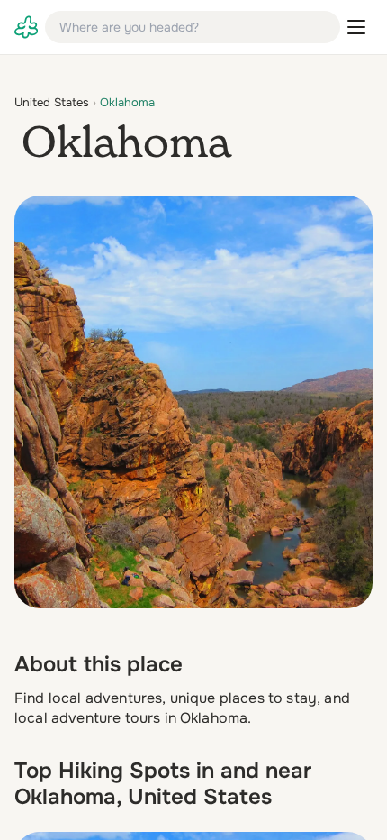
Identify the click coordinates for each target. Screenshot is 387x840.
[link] (26, 27)
